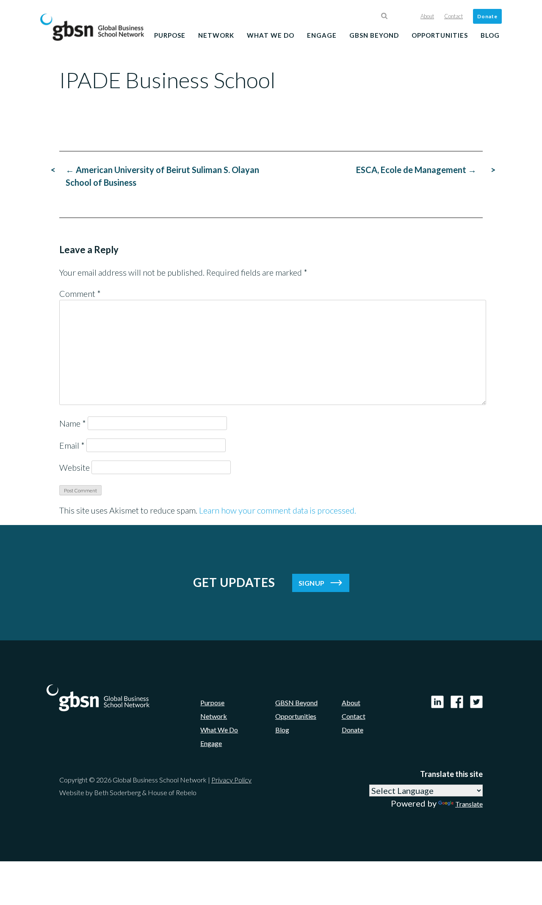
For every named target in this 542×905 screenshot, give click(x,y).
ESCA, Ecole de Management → (416, 170)
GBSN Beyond (374, 35)
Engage (322, 35)
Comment (80, 293)
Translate (469, 804)
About (427, 16)
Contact (453, 16)
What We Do (270, 35)
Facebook (457, 702)
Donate (487, 16)
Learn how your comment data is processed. (277, 510)
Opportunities (440, 35)
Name (72, 423)
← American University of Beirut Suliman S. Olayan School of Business (162, 176)
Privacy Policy (231, 780)
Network (216, 35)
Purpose (169, 35)
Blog (490, 35)
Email (72, 445)
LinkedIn (437, 702)
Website (74, 467)
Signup (312, 583)
